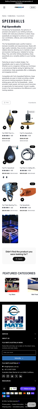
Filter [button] (7, 102)
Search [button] (20, 259)
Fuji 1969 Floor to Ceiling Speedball (8, 133)
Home (4, 16)
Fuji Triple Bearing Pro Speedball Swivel (9, 205)
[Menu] (4, 7)
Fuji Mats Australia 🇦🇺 (13, 401)
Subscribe (18, 358)
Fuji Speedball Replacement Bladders (27, 205)
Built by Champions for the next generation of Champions (19, 2)
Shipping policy (6, 406)
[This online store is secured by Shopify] (13, 388)
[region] (19, 2)
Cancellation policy (18, 406)
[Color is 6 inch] (7, 177)
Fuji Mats (12, 294)
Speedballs (20, 16)
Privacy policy (6, 404)
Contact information (18, 404)
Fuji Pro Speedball (8, 168)
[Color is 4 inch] (4, 177)
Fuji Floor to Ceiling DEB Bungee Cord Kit (27, 168)
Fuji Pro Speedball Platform (26, 133)
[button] (32, 7)
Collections (11, 16)
